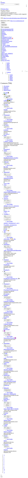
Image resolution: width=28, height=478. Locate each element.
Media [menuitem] (8, 67)
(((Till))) (6, 130)
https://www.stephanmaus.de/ (17, 20)
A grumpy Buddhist (9, 301)
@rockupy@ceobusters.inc (11, 290)
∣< (4, 455)
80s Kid (6, 167)
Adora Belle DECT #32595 (11, 409)
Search (17, 4)
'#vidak (5, 109)
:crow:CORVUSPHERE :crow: (12, 192)
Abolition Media (8, 369)
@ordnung (6, 264)
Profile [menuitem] (8, 63)
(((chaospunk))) (8, 121)
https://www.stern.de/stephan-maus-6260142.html (15, 18)
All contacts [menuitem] (6, 86)
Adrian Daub (7, 420)
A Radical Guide (8, 312)
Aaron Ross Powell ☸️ (10, 338)
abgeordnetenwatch (9, 349)
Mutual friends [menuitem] (7, 90)
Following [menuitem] (6, 88)
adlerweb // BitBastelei (10, 394)
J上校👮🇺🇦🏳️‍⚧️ (8, 100)
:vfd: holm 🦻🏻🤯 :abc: (10, 239)
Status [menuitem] (8, 64)
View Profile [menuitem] (10, 99)
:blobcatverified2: (8, 178)
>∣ (4, 472)
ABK (5, 358)
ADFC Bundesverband (10, 381)
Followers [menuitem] (6, 87)
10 (4, 469)
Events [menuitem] (8, 68)
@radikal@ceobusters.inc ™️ (12, 278)
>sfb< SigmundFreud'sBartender (12, 250)
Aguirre (6, 449)
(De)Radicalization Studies (11, 158)
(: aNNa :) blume (8, 141)
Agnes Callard (7, 431)
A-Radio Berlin (8, 324)
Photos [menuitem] (8, 65)
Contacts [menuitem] (9, 69)
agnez (5, 440)
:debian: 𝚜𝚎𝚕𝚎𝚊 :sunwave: (11, 206)
